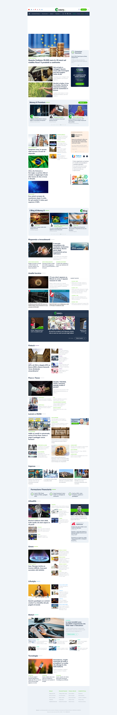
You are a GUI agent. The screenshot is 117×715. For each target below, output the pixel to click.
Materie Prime (71, 699)
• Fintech (78, 13)
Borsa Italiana (71, 693)
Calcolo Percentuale (63, 701)
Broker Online (61, 697)
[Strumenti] (67, 14)
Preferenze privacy (82, 701)
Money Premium (52, 695)
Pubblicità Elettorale (53, 701)
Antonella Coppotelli (73, 230)
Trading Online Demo (63, 693)
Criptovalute (61, 699)
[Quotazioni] (63, 14)
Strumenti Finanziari (63, 691)
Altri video (71, 338)
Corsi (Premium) (62, 695)
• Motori (74, 13)
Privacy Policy (81, 699)
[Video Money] (70, 14)
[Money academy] (65, 14)
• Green (82, 13)
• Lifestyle (87, 13)
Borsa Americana (72, 697)
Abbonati (84, 9)
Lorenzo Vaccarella (54, 231)
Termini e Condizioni (82, 697)
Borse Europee (71, 695)
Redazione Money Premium (36, 123)
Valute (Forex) (71, 701)
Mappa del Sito (52, 693)
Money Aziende (52, 697)
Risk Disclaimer (81, 695)
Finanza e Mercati (72, 691)
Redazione (80, 693)
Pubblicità (51, 699)
